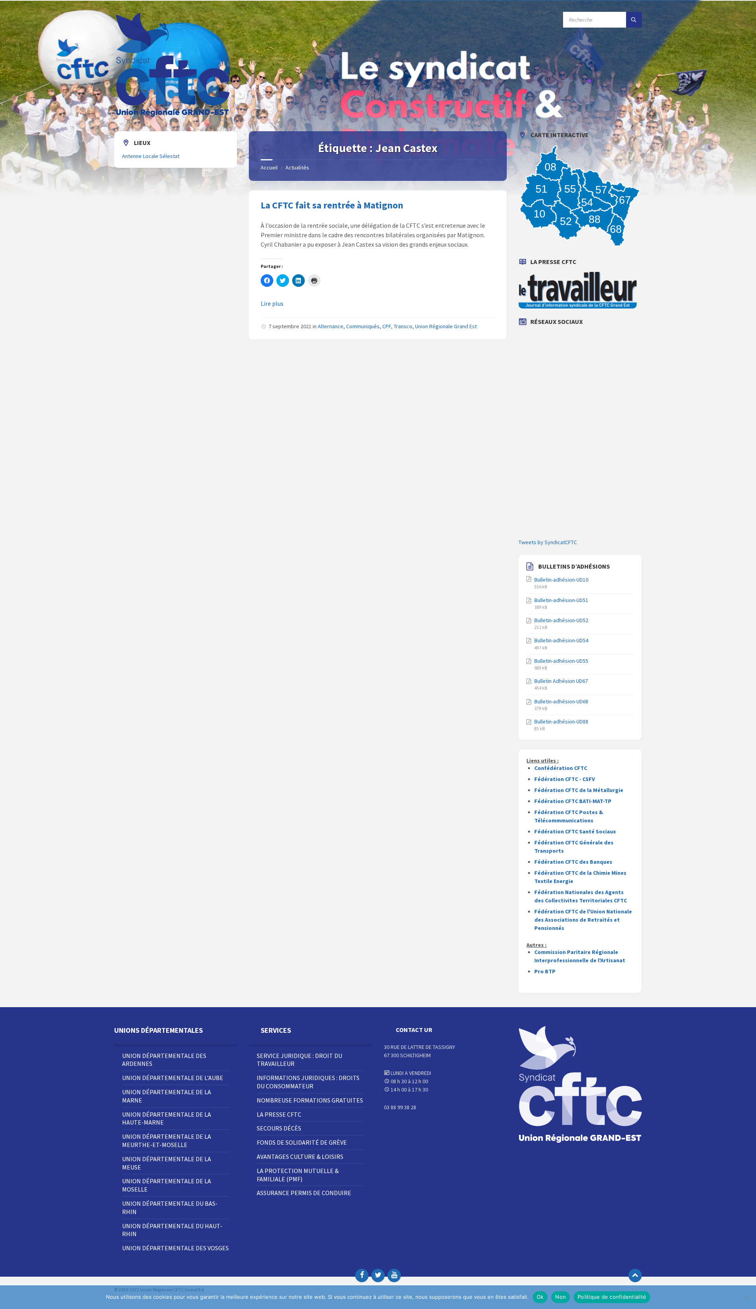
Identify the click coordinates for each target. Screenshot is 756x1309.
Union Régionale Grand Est (446, 326)
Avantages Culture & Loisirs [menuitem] (300, 1156)
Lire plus (272, 303)
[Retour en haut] (635, 1275)
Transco (403, 326)
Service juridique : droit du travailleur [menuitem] (299, 1060)
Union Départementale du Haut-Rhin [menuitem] (172, 1230)
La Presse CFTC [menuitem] (279, 1114)
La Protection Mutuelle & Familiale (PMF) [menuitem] (298, 1175)
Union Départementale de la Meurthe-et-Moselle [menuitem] (166, 1140)
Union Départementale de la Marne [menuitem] (166, 1096)
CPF (386, 326)
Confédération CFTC (560, 768)
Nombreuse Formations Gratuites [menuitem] (310, 1100)
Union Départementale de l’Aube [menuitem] (172, 1078)
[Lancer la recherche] (634, 20)
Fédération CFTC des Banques (573, 861)
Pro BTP (545, 971)
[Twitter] (378, 1275)
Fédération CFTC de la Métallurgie (578, 790)
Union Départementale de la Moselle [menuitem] (166, 1185)
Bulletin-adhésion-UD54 (561, 640)
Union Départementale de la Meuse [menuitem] (166, 1163)
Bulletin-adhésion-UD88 (561, 721)
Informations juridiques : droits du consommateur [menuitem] (308, 1082)
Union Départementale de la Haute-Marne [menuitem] (166, 1118)
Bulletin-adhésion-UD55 (561, 660)
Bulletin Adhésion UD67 (561, 680)
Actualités (297, 167)
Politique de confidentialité (612, 1297)
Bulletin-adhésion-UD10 (561, 579)
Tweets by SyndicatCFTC (548, 542)
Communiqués (363, 326)
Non (560, 1297)
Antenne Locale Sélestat (151, 156)
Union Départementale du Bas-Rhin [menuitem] (170, 1207)
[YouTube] (394, 1275)
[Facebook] (362, 1275)
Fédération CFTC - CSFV (564, 779)
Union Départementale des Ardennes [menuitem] (164, 1060)
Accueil (269, 167)
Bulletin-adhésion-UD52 (561, 620)
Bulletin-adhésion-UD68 (561, 701)
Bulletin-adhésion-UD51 (561, 600)
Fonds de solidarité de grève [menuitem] (302, 1142)
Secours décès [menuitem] (279, 1128)
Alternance (330, 326)
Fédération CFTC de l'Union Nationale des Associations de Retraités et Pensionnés (583, 920)
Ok (540, 1297)
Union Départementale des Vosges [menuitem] (175, 1248)
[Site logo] (173, 116)
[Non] (746, 1297)
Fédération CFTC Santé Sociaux (575, 831)
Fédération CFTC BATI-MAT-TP (572, 801)
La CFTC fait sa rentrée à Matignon (332, 205)
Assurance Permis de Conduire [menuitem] (304, 1193)
